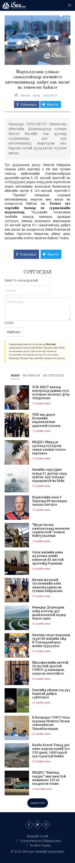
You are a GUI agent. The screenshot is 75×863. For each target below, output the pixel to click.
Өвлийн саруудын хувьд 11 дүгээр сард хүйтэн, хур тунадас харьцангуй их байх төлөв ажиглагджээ (49, 475)
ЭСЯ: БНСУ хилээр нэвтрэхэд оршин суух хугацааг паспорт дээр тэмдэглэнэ (51, 392)
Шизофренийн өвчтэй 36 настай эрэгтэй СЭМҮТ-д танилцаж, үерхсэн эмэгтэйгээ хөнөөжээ (50, 668)
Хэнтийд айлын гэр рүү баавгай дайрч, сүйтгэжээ (51, 693)
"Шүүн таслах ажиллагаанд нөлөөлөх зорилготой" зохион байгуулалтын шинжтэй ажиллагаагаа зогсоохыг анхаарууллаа (51, 530)
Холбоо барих (40, 845)
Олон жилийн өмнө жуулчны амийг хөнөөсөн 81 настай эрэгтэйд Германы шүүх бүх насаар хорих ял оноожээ (50, 557)
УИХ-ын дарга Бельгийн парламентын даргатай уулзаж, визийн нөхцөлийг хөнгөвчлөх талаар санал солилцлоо (47, 420)
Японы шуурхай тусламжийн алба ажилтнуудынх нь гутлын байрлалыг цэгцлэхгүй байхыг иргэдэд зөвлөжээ (47, 585)
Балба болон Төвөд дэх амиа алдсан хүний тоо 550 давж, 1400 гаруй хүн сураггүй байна (51, 750)
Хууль (36, 95)
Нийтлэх (13, 332)
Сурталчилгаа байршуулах (40, 841)
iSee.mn (25, 95)
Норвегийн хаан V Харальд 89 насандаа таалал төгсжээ (49, 500)
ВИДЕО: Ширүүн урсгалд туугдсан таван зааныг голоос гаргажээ (49, 447)
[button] (69, 5)
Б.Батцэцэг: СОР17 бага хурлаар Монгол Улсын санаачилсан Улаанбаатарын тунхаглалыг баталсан (51, 723)
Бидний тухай (37, 836)
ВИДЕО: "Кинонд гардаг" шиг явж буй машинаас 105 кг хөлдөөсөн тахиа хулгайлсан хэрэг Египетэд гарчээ (49, 778)
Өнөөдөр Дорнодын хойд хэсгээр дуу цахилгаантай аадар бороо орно (49, 612)
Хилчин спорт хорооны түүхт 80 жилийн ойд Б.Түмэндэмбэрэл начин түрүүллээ (51, 640)
